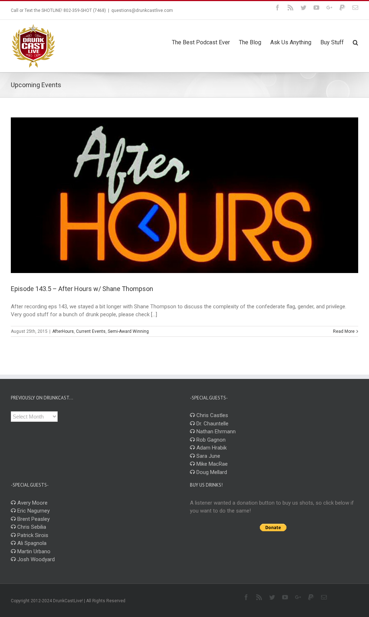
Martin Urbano (33, 551)
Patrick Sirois (32, 535)
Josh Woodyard (35, 559)
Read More (344, 331)
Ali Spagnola (31, 543)
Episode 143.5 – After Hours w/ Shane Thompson (82, 288)
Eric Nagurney (33, 511)
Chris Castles (211, 415)
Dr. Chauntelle (211, 423)
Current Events (91, 331)
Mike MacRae (211, 464)
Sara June (207, 456)
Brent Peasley (33, 519)
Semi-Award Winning (128, 331)
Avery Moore (32, 503)
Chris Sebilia (31, 527)
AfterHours (63, 331)
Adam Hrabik (211, 447)
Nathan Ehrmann (215, 431)
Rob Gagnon (210, 440)
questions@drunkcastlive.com (142, 10)
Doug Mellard (211, 472)
